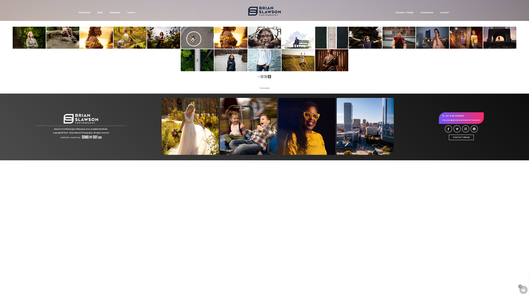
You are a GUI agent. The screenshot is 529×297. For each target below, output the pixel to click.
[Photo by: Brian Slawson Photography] (96, 38)
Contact (444, 12)
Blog (100, 12)
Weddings (115, 12)
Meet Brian (84, 12)
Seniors (131, 12)
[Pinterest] (474, 129)
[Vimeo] (457, 129)
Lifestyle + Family (404, 12)
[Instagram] (465, 129)
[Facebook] (448, 129)
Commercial (426, 12)
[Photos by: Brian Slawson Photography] (298, 60)
